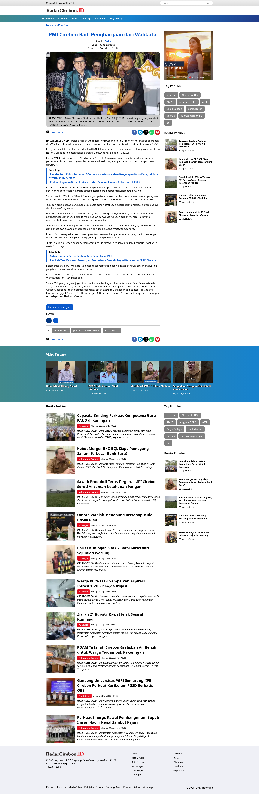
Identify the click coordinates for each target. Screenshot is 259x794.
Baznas (171, 115)
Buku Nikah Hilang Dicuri (61, 386)
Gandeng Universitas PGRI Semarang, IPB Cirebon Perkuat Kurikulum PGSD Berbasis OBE (115, 685)
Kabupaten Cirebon (88, 459)
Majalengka (137, 770)
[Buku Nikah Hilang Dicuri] (66, 372)
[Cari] (208, 3)
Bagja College (174, 109)
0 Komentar (56, 132)
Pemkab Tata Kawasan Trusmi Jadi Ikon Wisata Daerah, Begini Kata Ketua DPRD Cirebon (103, 260)
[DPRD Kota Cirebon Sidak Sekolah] (108, 372)
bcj (168, 122)
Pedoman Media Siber (69, 787)
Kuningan (84, 426)
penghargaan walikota (86, 330)
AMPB (170, 102)
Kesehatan (100, 18)
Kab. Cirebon (138, 762)
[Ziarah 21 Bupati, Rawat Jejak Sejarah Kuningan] (60, 626)
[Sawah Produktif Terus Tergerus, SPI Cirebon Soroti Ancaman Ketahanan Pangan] (171, 182)
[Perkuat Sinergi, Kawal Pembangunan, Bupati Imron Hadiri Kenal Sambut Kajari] (60, 729)
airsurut (171, 95)
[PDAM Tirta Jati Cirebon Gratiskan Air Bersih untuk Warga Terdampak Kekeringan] (60, 659)
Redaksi (50, 787)
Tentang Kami (113, 787)
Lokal (49, 18)
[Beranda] (43, 18)
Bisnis (74, 18)
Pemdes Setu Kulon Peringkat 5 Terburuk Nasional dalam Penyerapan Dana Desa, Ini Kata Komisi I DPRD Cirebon (103, 176)
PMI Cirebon (112, 330)
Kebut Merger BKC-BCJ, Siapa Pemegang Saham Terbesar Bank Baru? (195, 162)
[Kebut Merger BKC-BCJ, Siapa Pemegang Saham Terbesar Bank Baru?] (171, 164)
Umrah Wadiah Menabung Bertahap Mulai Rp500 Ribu (193, 197)
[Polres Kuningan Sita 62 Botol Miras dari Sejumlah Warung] (171, 217)
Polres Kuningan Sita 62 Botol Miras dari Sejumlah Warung (194, 213)
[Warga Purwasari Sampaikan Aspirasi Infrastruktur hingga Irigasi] (60, 593)
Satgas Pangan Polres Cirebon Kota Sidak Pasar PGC (81, 256)
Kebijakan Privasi (93, 787)
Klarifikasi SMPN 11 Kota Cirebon (150, 386)
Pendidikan (84, 696)
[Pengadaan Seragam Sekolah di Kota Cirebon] (193, 372)
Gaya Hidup (116, 18)
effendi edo (60, 330)
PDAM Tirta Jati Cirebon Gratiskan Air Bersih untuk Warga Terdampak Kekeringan (116, 650)
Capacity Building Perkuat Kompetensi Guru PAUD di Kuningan (192, 143)
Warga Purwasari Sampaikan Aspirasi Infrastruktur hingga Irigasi (111, 583)
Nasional (62, 18)
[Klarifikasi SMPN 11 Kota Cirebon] (151, 372)
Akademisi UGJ (190, 95)
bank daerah (195, 109)
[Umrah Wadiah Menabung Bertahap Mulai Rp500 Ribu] (171, 200)
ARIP (205, 102)
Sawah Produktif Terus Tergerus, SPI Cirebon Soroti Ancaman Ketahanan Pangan (195, 180)
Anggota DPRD (187, 102)
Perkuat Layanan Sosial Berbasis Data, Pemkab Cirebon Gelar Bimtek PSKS (95, 182)
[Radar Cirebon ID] (65, 10)
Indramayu (137, 766)
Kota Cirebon (65, 25)
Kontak (127, 787)
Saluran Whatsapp (143, 787)
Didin (108, 41)
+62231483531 (54, 766)
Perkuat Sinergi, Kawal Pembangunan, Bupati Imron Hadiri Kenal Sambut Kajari (118, 720)
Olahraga (86, 18)
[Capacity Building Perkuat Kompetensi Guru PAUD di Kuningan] (171, 145)
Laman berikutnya (58, 307)
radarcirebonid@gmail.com (61, 763)
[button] (50, 18)
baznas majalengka (192, 115)
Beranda (51, 25)
